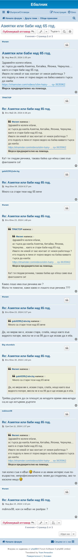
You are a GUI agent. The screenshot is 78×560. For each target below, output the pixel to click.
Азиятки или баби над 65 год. (28, 26)
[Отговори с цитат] (66, 45)
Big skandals (8, 345)
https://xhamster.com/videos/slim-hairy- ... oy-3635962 (33, 84)
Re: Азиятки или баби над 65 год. (26, 109)
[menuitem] (18, 12)
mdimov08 (7, 411)
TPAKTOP (6, 97)
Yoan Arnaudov (46, 552)
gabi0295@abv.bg (10, 171)
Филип (5, 42)
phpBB (34, 549)
